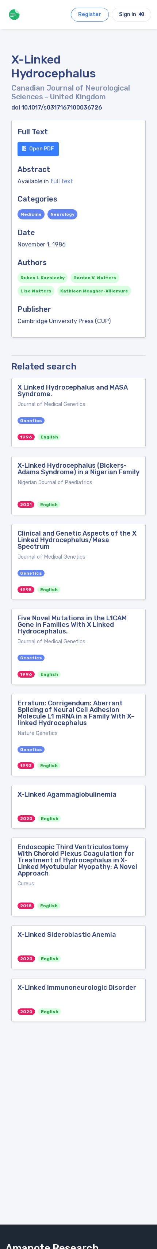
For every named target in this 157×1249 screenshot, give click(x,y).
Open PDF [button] (41, 149)
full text (61, 181)
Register (89, 14)
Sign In (128, 14)
